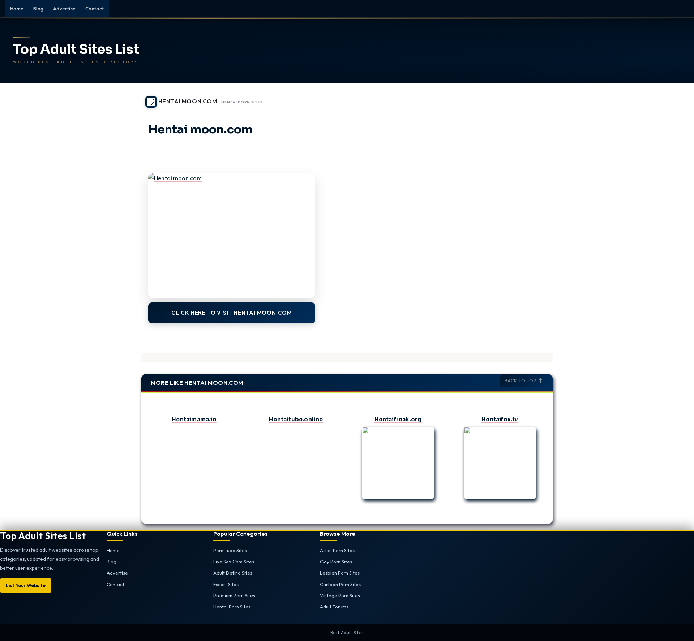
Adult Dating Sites (232, 573)
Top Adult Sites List (76, 49)
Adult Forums (334, 607)
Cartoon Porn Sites (340, 584)
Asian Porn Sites (337, 550)
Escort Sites (226, 584)
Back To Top (521, 380)
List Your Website (26, 585)
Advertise (64, 9)
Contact (94, 9)
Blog (38, 9)
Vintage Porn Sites (340, 595)
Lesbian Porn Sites (340, 573)
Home (17, 9)
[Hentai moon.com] (231, 235)
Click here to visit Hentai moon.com (231, 312)
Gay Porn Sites (336, 561)
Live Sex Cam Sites (233, 561)
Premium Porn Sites (234, 595)
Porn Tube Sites (230, 550)
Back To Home (534, 97)
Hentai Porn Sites (241, 102)
